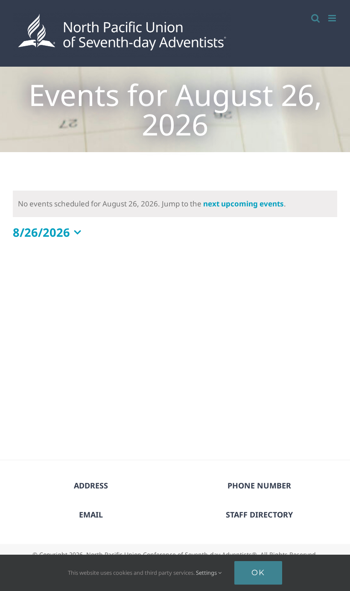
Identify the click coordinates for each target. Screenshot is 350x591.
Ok (258, 572)
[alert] (175, 204)
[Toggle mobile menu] (332, 18)
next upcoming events (243, 204)
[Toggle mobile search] (315, 18)
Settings (207, 572)
